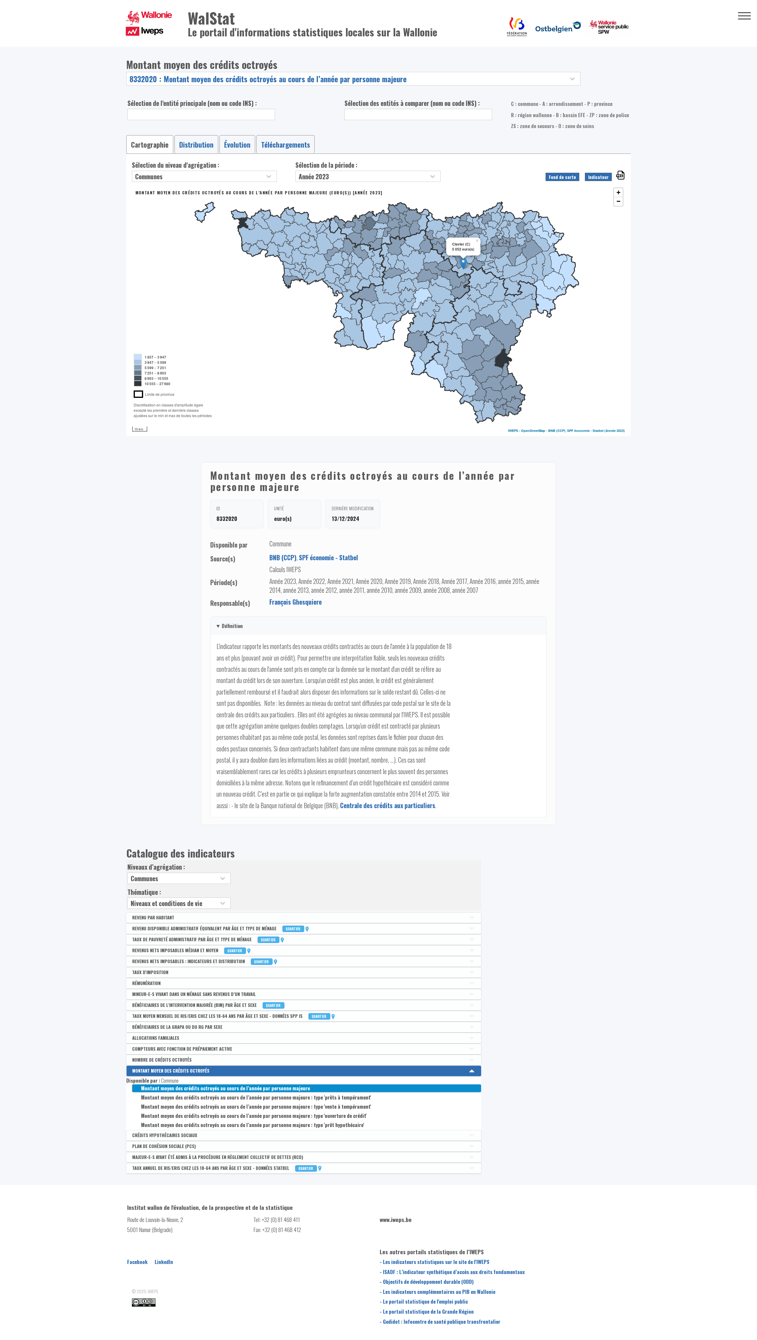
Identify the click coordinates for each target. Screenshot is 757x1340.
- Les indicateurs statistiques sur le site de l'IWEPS (434, 1261)
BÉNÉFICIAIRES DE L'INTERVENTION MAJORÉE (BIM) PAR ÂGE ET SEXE (206, 1005)
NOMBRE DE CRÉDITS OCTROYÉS (162, 1059)
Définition (232, 625)
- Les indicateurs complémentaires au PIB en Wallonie (437, 1291)
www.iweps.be (396, 1219)
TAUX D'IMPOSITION (150, 972)
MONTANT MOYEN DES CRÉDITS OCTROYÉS (170, 1070)
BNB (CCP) (556, 430)
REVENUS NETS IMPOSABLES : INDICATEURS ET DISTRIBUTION (200, 961)
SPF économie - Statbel (585, 430)
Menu (744, 15)
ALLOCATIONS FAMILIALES (155, 1037)
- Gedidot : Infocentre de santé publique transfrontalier (440, 1321)
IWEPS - (514, 430)
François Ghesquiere (295, 601)
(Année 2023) (614, 430)
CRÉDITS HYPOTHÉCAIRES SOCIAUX (164, 1135)
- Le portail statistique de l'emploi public (424, 1301)
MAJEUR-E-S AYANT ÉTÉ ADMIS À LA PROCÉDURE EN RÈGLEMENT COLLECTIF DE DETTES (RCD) (217, 1157)
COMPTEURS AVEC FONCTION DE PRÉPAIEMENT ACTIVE (182, 1048)
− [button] (618, 201)
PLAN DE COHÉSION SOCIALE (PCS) (164, 1146)
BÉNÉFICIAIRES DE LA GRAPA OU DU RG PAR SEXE (177, 1026)
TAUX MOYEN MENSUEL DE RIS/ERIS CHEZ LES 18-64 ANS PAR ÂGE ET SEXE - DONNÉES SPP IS (229, 1016)
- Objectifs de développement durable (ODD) (427, 1281)
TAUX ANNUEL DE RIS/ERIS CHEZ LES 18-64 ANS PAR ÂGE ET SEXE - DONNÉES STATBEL (223, 1168)
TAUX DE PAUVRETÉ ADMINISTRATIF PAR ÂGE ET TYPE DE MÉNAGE (204, 939)
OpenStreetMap (533, 430)
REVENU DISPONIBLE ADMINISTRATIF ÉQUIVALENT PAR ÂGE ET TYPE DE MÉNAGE (216, 928)
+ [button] (618, 192)
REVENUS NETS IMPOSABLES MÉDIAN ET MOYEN (187, 950)
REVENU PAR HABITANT (153, 917)
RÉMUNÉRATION (146, 983)
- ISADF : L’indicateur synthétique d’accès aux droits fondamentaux (452, 1272)
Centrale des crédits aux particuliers (387, 805)
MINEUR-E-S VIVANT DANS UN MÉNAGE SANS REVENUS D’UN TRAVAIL (194, 994)
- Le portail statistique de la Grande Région (427, 1311)
